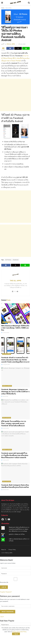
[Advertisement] (15, 95)
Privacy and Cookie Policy (19, 631)
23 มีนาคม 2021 (5, 489)
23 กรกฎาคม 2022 (6, 364)
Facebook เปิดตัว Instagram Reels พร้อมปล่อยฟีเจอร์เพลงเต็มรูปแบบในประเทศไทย (15, 486)
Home (2, 8)
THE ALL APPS (11, 44)
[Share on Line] (26, 48)
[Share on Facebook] (10, 48)
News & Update (7, 386)
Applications (6, 322)
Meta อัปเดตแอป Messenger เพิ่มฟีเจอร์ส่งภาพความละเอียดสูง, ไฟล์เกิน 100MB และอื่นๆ (15, 328)
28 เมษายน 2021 (5, 428)
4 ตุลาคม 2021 (5, 396)
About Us (3, 549)
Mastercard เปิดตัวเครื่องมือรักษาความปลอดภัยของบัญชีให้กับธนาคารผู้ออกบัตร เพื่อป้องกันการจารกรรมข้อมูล (19, 529)
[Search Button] (29, 2)
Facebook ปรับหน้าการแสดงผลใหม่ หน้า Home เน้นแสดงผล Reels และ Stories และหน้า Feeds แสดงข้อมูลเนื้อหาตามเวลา (15, 359)
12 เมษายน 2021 (5, 460)
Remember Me (4, 582)
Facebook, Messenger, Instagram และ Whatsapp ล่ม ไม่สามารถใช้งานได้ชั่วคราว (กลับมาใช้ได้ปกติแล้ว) (15, 391)
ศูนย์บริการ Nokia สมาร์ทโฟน (17, 534)
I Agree (16, 634)
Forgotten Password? (6, 592)
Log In (2, 616)
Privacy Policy (12, 549)
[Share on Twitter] (18, 48)
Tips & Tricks (8, 8)
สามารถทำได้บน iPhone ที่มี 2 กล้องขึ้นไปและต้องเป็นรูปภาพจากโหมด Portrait (15, 58)
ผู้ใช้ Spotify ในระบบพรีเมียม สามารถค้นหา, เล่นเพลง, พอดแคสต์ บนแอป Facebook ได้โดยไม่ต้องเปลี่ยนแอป (13, 423)
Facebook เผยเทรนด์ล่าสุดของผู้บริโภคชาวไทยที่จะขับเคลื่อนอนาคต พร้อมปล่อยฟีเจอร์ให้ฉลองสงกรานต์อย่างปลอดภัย (14, 455)
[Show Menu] (2, 2)
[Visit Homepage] (15, 2)
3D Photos (8, 259)
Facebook (15, 259)
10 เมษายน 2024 (5, 332)
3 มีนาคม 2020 (21, 44)
